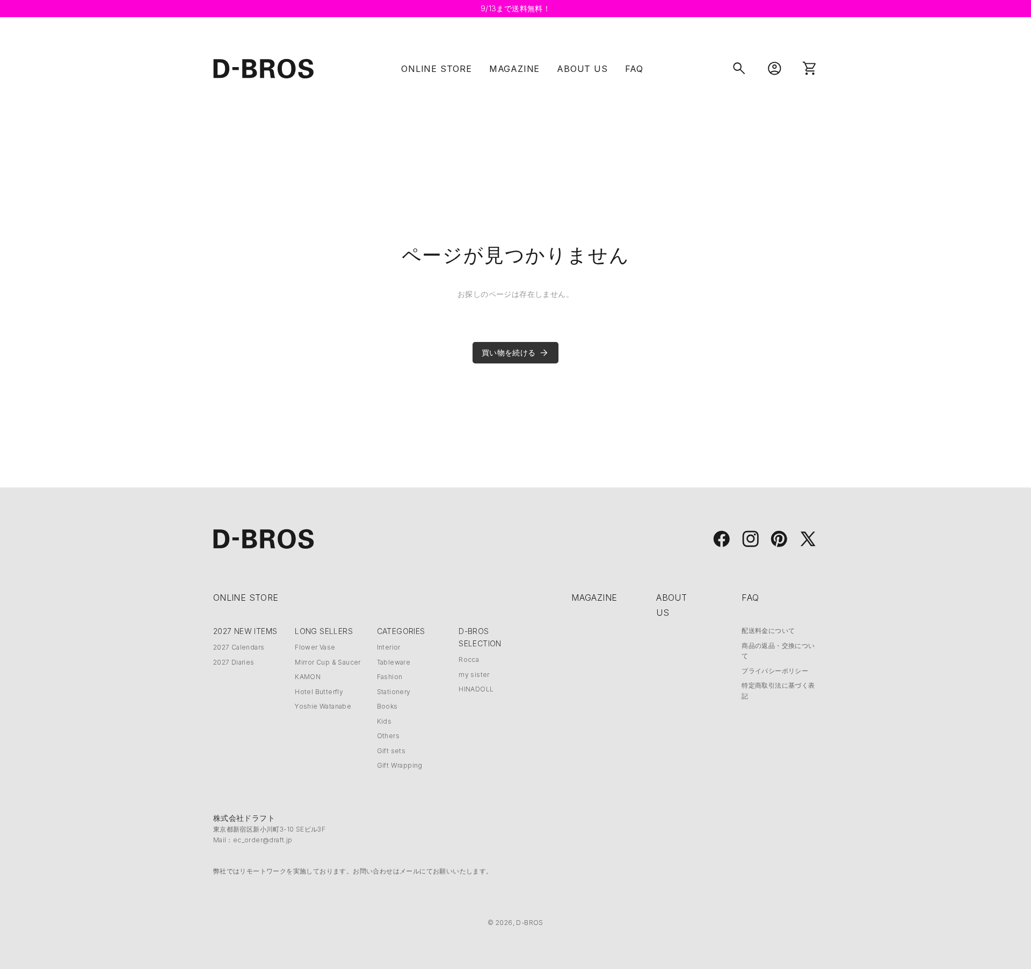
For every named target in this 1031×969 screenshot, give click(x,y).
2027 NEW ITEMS (245, 631)
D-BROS (529, 923)
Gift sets (391, 751)
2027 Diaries (234, 662)
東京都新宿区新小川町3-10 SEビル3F (269, 829)
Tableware (394, 662)
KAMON (308, 677)
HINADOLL (476, 689)
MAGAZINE (514, 68)
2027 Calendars (239, 647)
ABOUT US (582, 68)
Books (387, 706)
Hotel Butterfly (319, 692)
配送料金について (768, 630)
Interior (389, 647)
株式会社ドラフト (244, 817)
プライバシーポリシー (775, 671)
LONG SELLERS (324, 631)
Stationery (394, 692)
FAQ (634, 68)
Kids (384, 721)
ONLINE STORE (436, 68)
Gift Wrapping (400, 765)
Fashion (390, 677)
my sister (474, 675)
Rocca (469, 659)
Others (388, 736)
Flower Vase (315, 647)
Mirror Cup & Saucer (328, 662)
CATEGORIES (401, 631)
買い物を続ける (509, 352)
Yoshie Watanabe (323, 706)
